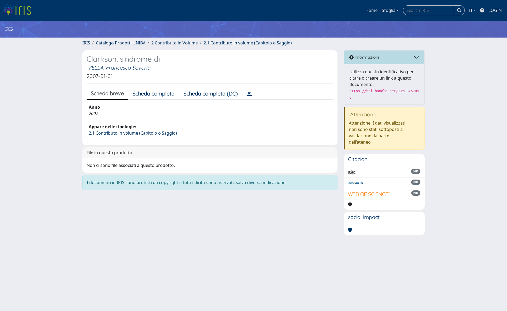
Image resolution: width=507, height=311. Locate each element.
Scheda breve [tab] (107, 93)
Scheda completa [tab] (154, 93)
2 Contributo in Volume (174, 43)
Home (371, 10)
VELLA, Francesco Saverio (119, 67)
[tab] (249, 93)
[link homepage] (19, 10)
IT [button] (471, 10)
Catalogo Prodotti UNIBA (120, 43)
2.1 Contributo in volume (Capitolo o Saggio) (248, 43)
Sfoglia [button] (389, 10)
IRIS (86, 43)
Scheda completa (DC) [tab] (211, 93)
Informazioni (366, 57)
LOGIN (495, 10)
